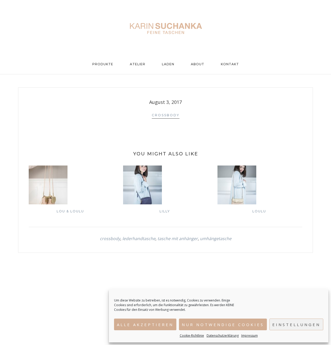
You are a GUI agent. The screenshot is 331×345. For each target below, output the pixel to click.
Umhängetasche (215, 238)
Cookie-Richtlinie (192, 335)
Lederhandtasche (138, 238)
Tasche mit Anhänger (177, 238)
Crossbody (165, 115)
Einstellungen (296, 324)
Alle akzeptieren (145, 324)
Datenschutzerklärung (223, 335)
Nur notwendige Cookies (223, 324)
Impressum (249, 335)
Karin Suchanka (165, 28)
